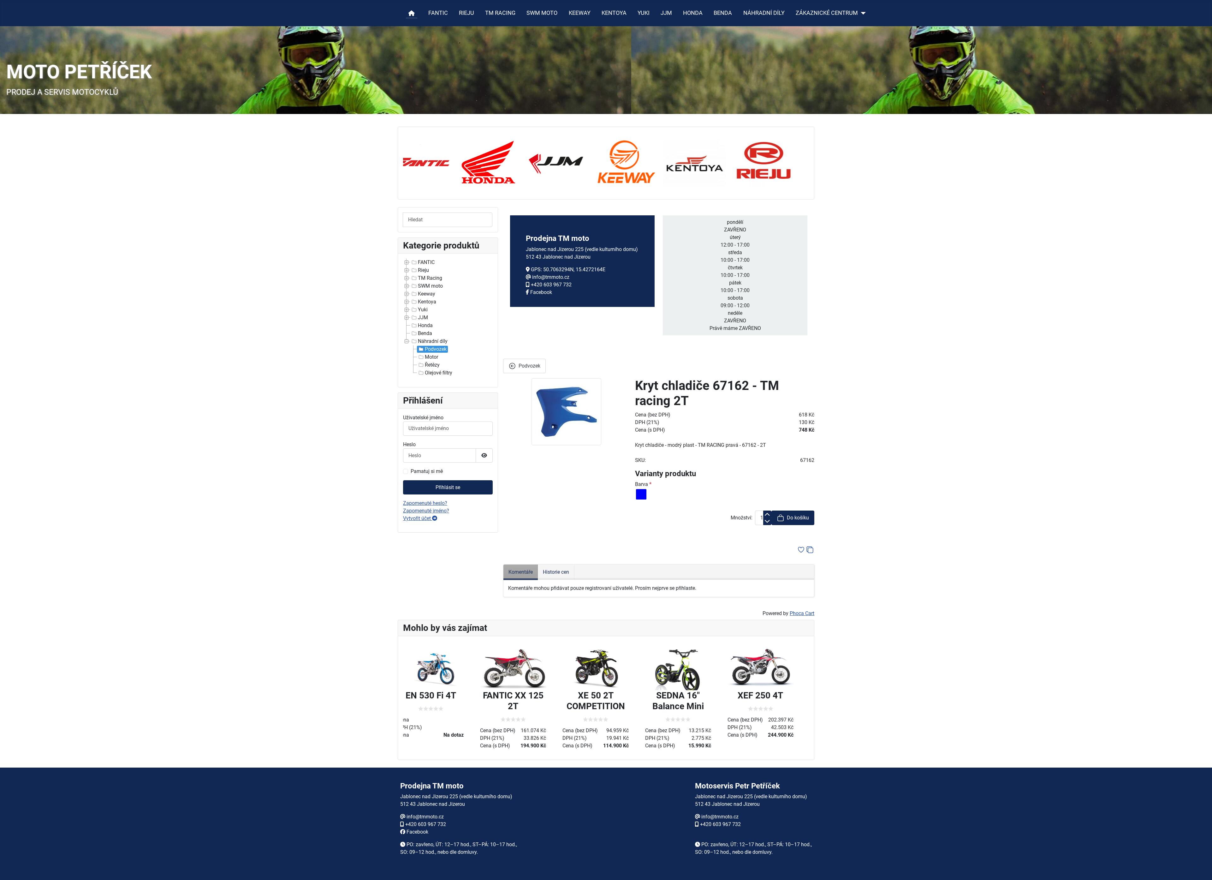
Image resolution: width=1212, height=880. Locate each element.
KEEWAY (580, 13)
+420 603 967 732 (551, 285)
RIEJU (466, 13)
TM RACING (500, 13)
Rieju (423, 270)
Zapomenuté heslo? (425, 503)
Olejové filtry (438, 373)
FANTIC (438, 13)
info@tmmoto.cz (550, 277)
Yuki (423, 310)
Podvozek (436, 349)
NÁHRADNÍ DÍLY (764, 13)
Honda (425, 325)
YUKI (644, 13)
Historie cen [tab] (556, 572)
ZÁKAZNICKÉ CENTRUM (827, 13)
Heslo (409, 444)
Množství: (741, 518)
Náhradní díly (433, 341)
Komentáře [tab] (520, 572)
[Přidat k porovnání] (810, 550)
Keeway (426, 294)
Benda (425, 333)
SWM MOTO (541, 13)
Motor (431, 357)
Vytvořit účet (417, 518)
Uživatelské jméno (423, 418)
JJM (666, 13)
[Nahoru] (1201, 868)
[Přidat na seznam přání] (801, 550)
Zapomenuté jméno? (426, 511)
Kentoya (427, 302)
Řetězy (432, 365)
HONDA (693, 13)
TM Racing (430, 278)
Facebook (541, 292)
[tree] (448, 318)
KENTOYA (614, 13)
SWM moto (430, 286)
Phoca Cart (802, 613)
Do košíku (798, 518)
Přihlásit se (448, 487)
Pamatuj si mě (427, 471)
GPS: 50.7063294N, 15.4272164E (568, 269)
